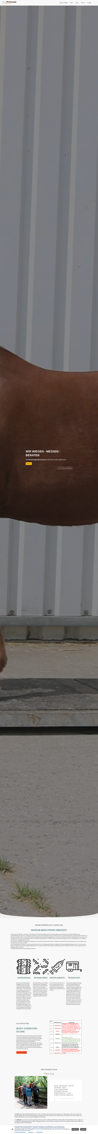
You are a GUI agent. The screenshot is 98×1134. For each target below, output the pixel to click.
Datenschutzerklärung (20, 1132)
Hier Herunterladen (21, 1052)
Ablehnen (83, 1129)
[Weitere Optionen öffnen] (94, 2)
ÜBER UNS (28, 463)
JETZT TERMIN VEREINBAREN (65, 468)
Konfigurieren (39, 1132)
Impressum (31, 1132)
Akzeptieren (75, 1129)
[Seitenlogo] (9, 2)
